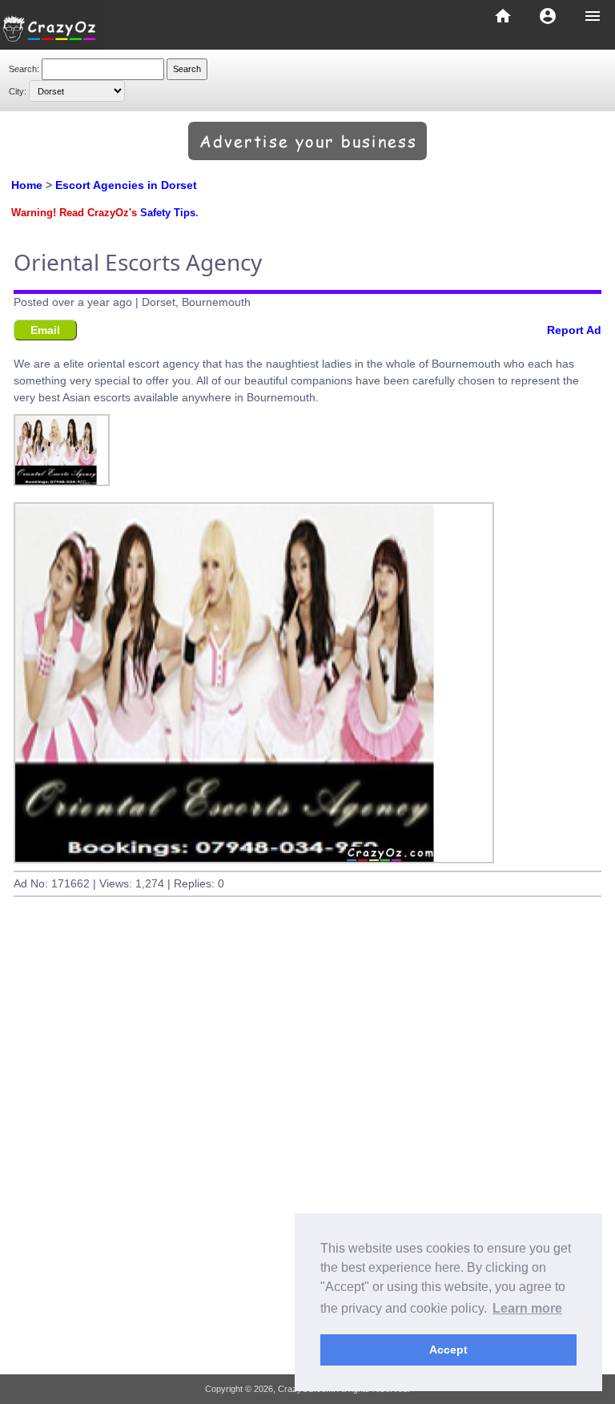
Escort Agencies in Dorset (126, 185)
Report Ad (574, 330)
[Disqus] (307, 1152)
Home (26, 185)
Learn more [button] (527, 1308)
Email (45, 330)
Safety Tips (167, 213)
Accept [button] (448, 1349)
